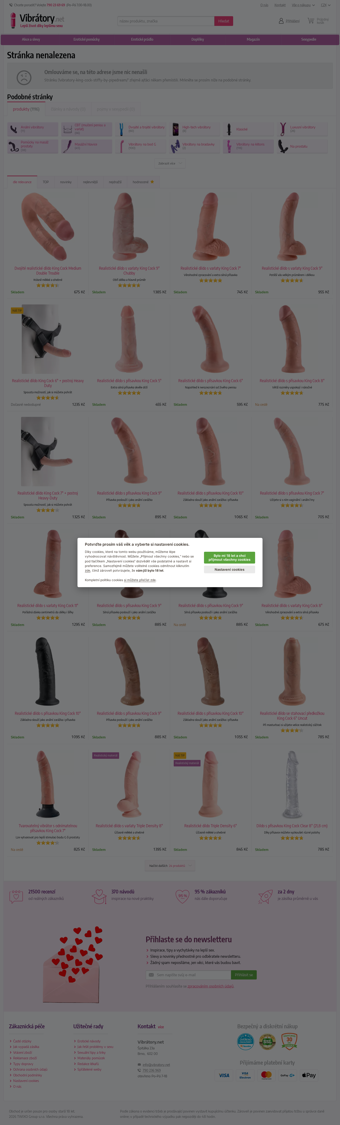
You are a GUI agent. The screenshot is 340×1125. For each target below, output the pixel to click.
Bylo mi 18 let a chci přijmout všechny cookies (229, 557)
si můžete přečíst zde (140, 580)
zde (87, 570)
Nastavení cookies (229, 569)
